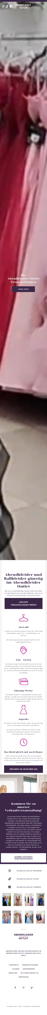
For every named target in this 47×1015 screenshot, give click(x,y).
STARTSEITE (14, 965)
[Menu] (43, 6)
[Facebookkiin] (11, 6)
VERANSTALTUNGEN (30, 965)
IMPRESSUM (24, 977)
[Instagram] (6, 899)
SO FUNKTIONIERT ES (29, 973)
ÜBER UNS (13, 973)
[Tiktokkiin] (7, 6)
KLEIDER (15, 969)
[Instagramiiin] (29, 899)
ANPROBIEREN (29, 969)
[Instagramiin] (3, 6)
